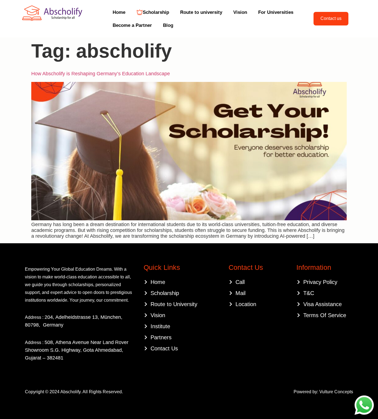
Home (119, 12)
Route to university (201, 12)
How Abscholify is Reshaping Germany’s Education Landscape (100, 73)
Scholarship (156, 12)
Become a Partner (132, 25)
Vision (240, 12)
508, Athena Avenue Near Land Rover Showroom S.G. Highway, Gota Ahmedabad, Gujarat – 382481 (76, 350)
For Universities (275, 12)
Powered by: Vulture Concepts (323, 391)
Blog (168, 25)
